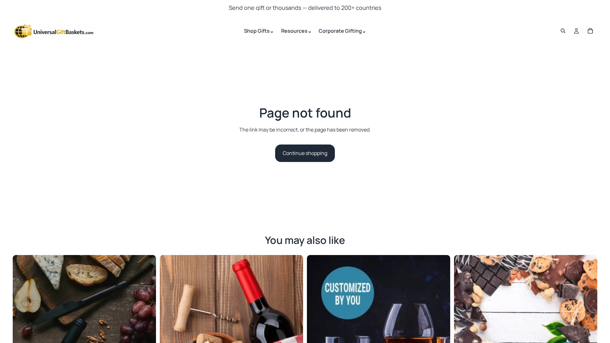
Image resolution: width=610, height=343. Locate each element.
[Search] (563, 31)
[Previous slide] (22, 326)
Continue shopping (305, 153)
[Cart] (590, 31)
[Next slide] (146, 326)
